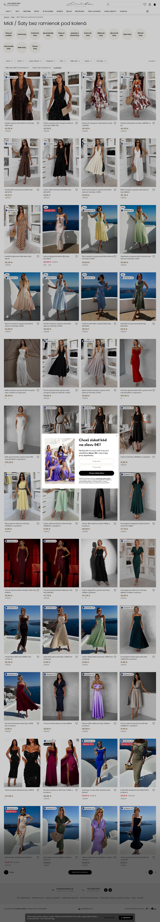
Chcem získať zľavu (96, 473)
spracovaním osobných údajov (103, 478)
